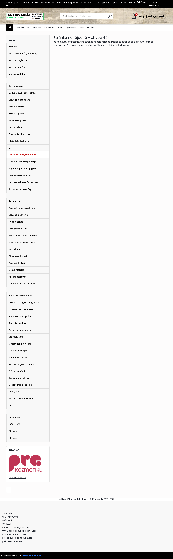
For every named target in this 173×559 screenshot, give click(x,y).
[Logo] (25, 16)
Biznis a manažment (20, 378)
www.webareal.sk (32, 555)
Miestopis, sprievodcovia (22, 242)
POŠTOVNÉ (7, 520)
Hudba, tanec (16, 221)
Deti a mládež (16, 86)
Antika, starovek (17, 276)
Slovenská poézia (18, 120)
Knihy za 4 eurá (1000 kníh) (23, 53)
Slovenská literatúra (19, 99)
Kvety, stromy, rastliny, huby (24, 302)
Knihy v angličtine (18, 60)
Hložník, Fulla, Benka (19, 141)
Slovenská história (18, 256)
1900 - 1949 (15, 424)
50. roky (13, 431)
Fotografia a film (18, 228)
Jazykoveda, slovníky (20, 189)
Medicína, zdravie (18, 357)
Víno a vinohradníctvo (21, 309)
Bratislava (14, 249)
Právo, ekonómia (17, 371)
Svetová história (17, 263)
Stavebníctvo (16, 336)
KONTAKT (6, 523)
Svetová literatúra (18, 106)
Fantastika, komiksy (19, 134)
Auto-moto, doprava (20, 330)
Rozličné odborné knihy (21, 398)
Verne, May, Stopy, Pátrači (22, 92)
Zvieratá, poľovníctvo (20, 295)
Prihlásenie (142, 2)
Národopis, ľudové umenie (23, 235)
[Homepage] (9, 28)
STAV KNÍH (7, 513)
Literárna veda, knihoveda (22, 154)
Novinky (13, 46)
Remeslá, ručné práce (20, 316)
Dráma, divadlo (17, 127)
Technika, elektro (17, 323)
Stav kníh (19, 27)
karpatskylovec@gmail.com (15, 527)
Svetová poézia (17, 113)
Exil (10, 147)
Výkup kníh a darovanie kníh (80, 27)
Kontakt (60, 27)
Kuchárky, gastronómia (21, 364)
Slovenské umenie (18, 215)
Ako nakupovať (34, 27)
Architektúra (15, 201)
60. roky (13, 438)
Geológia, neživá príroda (22, 283)
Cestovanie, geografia (21, 384)
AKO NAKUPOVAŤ (10, 516)
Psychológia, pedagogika (22, 168)
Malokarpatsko (17, 74)
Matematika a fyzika (20, 343)
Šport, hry (14, 391)
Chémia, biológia (18, 350)
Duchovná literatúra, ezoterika (25, 182)
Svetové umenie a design (22, 208)
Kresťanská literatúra (20, 175)
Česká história (16, 270)
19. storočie (14, 417)
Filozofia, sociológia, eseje (22, 161)
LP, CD (12, 405)
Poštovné (49, 27)
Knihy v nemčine (17, 67)
